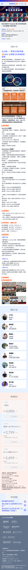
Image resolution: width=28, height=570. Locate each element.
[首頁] (17, 542)
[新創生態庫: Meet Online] (7, 542)
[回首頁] (14, 4)
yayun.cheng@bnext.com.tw (8, 475)
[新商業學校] (18, 532)
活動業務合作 (5, 548)
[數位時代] (6, 521)
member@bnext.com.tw (8, 556)
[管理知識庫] (9, 537)
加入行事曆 (11, 29)
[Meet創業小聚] (16, 527)
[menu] (2, 4)
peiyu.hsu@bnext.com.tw (8, 483)
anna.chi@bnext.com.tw (7, 480)
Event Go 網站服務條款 (7, 550)
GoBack (4, 87)
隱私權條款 (16, 550)
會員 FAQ (4, 554)
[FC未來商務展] (7, 532)
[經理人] (15, 521)
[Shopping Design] (6, 527)
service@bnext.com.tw (13, 558)
